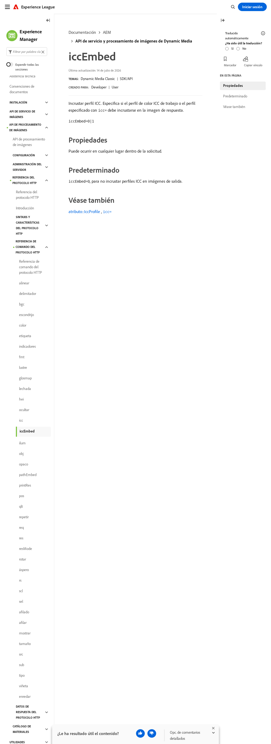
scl (21, 590)
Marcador (230, 65)
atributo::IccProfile (84, 211)
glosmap (25, 378)
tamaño (25, 643)
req (21, 527)
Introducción (25, 208)
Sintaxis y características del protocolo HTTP (27, 225)
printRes (25, 485)
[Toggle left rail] (48, 21)
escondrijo (26, 314)
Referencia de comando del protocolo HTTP (28, 246)
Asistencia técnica (22, 76)
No (244, 48)
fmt (21, 357)
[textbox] (26, 51)
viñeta (23, 686)
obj (21, 453)
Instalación (18, 102)
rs (20, 580)
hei (21, 399)
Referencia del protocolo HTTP (24, 180)
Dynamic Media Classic (98, 78)
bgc (21, 304)
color (22, 325)
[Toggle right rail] (222, 21)
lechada (25, 388)
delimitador (27, 293)
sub (21, 664)
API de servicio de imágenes (22, 114)
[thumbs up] (140, 733)
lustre (23, 367)
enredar (24, 696)
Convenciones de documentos (22, 89)
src (21, 654)
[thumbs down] (151, 733)
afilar (22, 622)
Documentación (82, 32)
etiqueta (25, 335)
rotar (22, 559)
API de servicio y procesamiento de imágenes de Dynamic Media (133, 41)
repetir (24, 517)
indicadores (27, 346)
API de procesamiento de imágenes (25, 127)
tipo (22, 675)
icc (21, 420)
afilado (24, 612)
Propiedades (233, 85)
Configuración (24, 155)
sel (21, 601)
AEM (107, 32)
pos (21, 495)
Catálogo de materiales (22, 729)
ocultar (24, 409)
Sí (232, 48)
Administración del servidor (27, 167)
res (21, 538)
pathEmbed (28, 474)
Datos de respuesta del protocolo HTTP (28, 712)
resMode (25, 548)
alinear (24, 283)
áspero (24, 569)
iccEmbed (27, 431)
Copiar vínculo (253, 65)
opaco (23, 464)
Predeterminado (235, 96)
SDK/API (126, 78)
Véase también (234, 106)
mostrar (24, 633)
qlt (21, 506)
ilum (22, 443)
